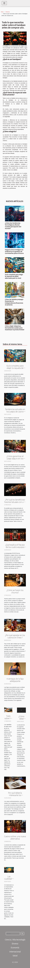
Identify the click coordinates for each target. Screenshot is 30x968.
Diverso (8, 12)
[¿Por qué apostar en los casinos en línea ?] (15, 625)
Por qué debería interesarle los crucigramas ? (15, 795)
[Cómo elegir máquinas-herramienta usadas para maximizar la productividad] (14, 316)
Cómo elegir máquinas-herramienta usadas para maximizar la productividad (14, 328)
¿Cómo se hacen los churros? (15, 591)
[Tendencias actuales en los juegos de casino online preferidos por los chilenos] (15, 399)
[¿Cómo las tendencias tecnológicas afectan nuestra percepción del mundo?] (14, 213)
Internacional (15, 951)
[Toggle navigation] (4, 3)
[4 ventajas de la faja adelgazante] (15, 669)
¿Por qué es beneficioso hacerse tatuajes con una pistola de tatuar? (15, 502)
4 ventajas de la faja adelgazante (15, 679)
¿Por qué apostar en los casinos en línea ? (15, 636)
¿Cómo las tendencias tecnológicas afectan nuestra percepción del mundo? (13, 225)
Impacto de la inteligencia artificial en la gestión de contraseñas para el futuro (14, 251)
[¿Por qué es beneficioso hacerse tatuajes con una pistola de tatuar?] (15, 489)
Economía (15, 947)
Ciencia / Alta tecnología (15, 939)
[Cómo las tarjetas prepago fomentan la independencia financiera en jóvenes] (14, 290)
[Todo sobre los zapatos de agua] (8, 710)
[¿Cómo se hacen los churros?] (15, 580)
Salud (15, 955)
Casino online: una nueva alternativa (15, 837)
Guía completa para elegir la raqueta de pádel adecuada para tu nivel (14, 276)
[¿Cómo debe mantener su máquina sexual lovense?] (21, 710)
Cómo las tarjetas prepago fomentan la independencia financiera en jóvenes (14, 302)
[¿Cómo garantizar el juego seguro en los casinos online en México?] (15, 446)
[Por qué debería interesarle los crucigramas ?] (15, 783)
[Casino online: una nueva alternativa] (15, 826)
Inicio (2, 12)
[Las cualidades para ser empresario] (9, 870)
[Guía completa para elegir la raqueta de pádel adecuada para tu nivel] (14, 265)
